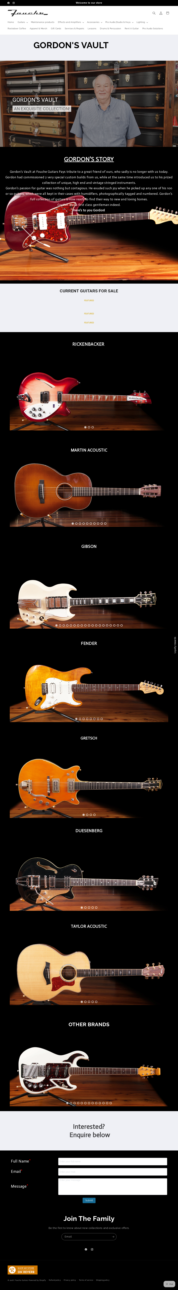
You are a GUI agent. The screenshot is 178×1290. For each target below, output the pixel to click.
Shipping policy (103, 1280)
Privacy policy (70, 1280)
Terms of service (86, 1280)
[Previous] (18, 396)
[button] (22, 22)
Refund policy (55, 1280)
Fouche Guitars (21, 1280)
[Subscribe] (113, 1236)
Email (16, 1171)
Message (19, 1186)
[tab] (85, 427)
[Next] (160, 396)
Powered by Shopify (37, 1280)
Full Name (21, 1161)
